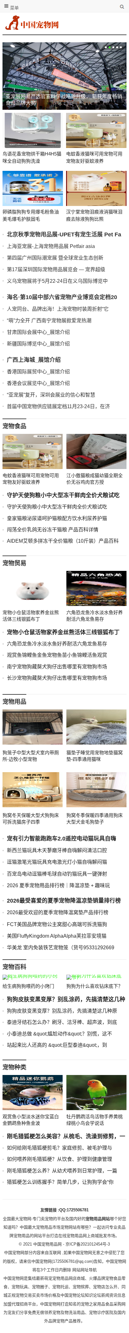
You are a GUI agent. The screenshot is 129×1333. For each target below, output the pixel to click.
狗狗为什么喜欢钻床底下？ (94, 986)
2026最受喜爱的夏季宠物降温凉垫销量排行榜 (64, 901)
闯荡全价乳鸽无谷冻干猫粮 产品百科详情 (52, 529)
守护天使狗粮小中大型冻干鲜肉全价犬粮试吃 (63, 495)
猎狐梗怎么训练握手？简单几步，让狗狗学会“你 (60, 1182)
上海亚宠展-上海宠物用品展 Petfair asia (51, 246)
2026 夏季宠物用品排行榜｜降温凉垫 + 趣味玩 (58, 885)
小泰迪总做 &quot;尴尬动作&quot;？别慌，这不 (59, 1033)
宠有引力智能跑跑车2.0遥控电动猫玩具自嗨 (61, 838)
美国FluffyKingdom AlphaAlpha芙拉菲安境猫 (56, 936)
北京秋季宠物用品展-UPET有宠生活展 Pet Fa (64, 234)
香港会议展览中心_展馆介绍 (38, 383)
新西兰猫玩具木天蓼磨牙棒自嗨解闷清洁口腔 (57, 850)
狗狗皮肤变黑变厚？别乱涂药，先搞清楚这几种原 (62, 1011)
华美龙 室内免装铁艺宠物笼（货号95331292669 (60, 947)
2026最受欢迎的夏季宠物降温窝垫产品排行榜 (57, 912)
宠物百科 (14, 967)
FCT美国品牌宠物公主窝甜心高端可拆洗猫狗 (57, 924)
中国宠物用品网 (47, 1244)
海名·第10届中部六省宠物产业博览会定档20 (62, 297)
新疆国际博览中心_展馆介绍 (38, 343)
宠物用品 (14, 701)
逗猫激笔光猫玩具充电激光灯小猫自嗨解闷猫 (57, 862)
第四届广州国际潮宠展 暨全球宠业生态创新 (55, 258)
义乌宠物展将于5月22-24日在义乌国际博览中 (57, 281)
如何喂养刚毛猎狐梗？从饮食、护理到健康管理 (59, 1159)
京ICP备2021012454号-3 (87, 1244)
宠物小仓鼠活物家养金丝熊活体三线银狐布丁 (63, 632)
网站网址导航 (84, 1269)
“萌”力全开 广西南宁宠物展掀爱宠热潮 (49, 320)
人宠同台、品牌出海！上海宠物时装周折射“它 (58, 309)
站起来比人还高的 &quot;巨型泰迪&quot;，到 (57, 1045)
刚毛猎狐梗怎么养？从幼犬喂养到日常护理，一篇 (62, 1170)
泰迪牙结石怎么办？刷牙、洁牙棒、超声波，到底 (62, 1022)
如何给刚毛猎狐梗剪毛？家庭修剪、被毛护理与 (59, 1148)
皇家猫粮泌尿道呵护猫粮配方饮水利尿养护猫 (57, 518)
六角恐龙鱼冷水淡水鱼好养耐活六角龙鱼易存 (57, 643)
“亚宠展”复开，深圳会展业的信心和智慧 (51, 395)
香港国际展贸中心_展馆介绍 (38, 371)
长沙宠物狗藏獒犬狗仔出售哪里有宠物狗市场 (57, 678)
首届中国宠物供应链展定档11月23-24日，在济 (58, 406)
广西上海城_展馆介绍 (34, 360)
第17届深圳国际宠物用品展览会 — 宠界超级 (56, 269)
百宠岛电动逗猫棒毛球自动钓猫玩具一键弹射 (57, 874)
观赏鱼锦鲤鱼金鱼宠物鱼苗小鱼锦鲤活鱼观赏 (57, 655)
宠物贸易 (14, 563)
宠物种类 (14, 1067)
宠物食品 (14, 426)
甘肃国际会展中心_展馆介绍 (38, 332)
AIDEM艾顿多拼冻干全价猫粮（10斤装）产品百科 (63, 541)
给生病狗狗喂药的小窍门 (28, 986)
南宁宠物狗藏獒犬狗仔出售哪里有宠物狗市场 (57, 666)
